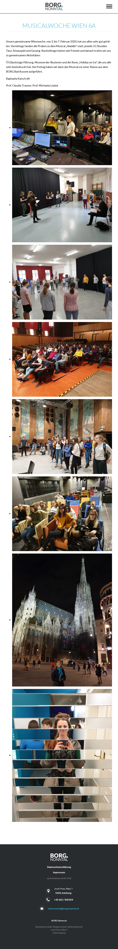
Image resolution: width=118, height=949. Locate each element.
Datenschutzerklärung (59, 867)
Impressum (59, 872)
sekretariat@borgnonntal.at (63, 908)
